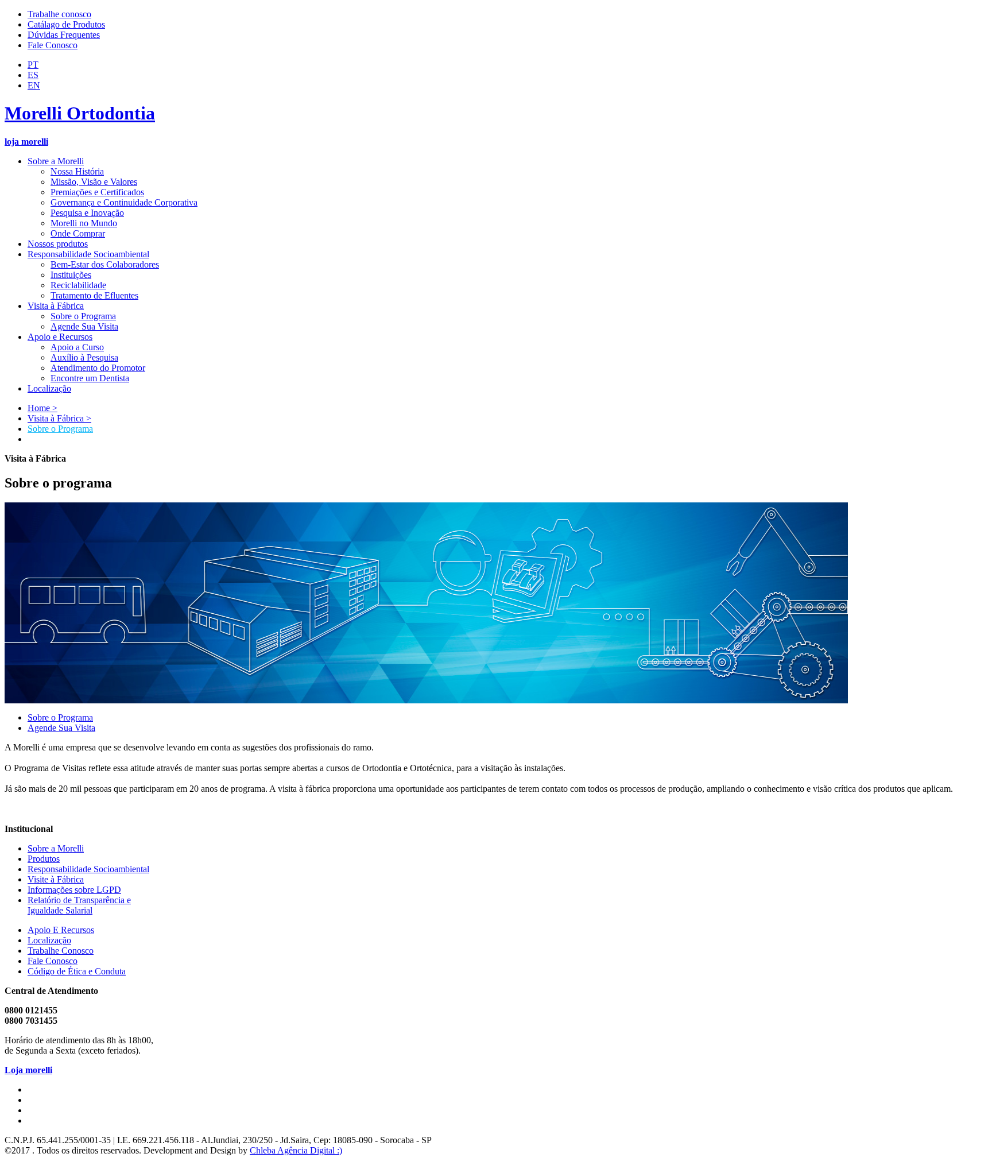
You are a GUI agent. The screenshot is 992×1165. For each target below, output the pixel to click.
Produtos (44, 859)
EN (34, 85)
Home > (42, 408)
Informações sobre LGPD (74, 890)
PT (33, 64)
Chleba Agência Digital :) (296, 1150)
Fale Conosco (53, 45)
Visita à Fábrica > (59, 418)
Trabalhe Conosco (61, 950)
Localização (49, 940)
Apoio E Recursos (61, 930)
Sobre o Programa (60, 429)
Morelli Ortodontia (80, 113)
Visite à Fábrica (56, 879)
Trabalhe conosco (59, 14)
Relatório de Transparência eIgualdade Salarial (79, 905)
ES (33, 75)
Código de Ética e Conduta (77, 971)
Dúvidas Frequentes (64, 35)
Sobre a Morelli (56, 848)
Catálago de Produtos (66, 24)
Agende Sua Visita (61, 728)
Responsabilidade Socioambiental (88, 869)
